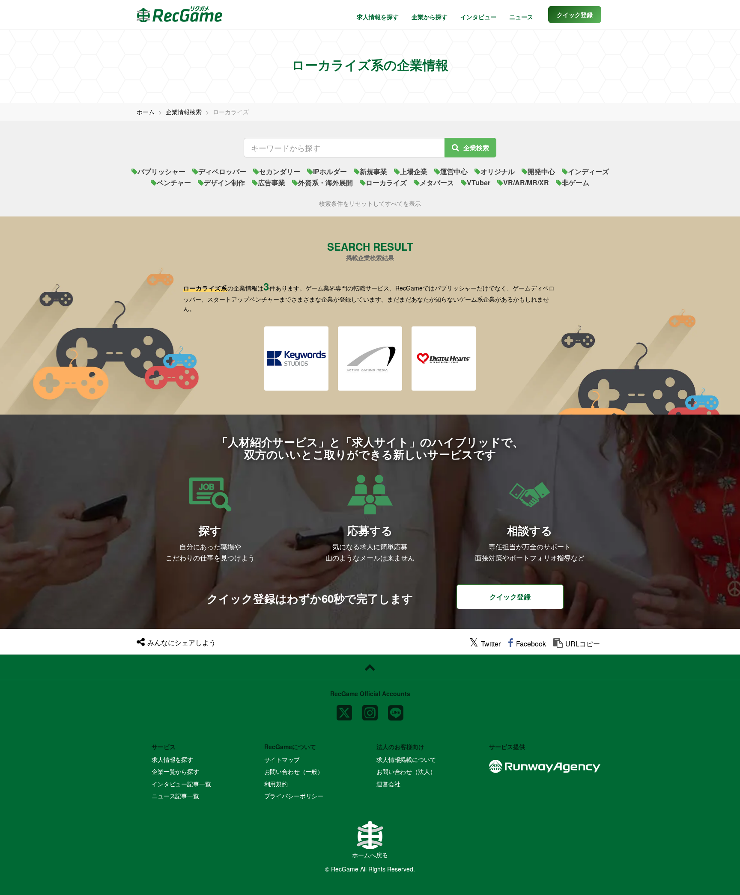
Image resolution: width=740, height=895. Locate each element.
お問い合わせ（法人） (406, 771)
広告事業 (271, 182)
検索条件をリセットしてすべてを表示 (370, 203)
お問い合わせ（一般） (294, 771)
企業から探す (430, 16)
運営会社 (388, 783)
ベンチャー (174, 182)
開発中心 (541, 171)
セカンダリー (279, 171)
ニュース (521, 16)
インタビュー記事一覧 (181, 783)
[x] (344, 709)
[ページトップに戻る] (370, 667)
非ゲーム (575, 182)
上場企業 (413, 171)
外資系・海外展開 (325, 182)
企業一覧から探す (175, 771)
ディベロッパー (222, 171)
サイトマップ (282, 759)
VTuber (478, 182)
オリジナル (497, 171)
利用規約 (276, 783)
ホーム (146, 111)
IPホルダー (330, 171)
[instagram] (370, 709)
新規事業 (373, 171)
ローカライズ (386, 182)
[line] (395, 709)
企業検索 (476, 147)
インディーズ (588, 171)
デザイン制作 (224, 182)
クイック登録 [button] (510, 597)
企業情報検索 (184, 111)
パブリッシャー (161, 171)
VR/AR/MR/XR (526, 182)
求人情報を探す (378, 16)
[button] (574, 14)
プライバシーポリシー (294, 795)
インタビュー (478, 16)
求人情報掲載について (406, 759)
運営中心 (454, 171)
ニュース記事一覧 (175, 795)
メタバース (437, 182)
